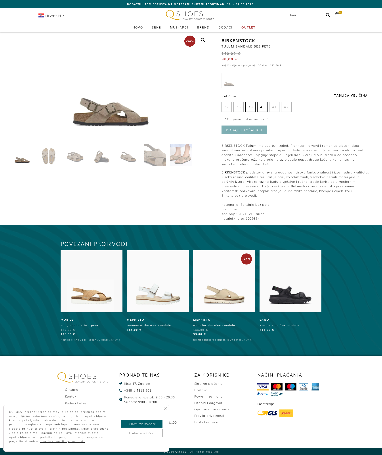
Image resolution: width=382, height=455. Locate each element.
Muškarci (179, 27)
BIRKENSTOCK (238, 40)
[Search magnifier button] (328, 15)
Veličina (229, 95)
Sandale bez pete (255, 204)
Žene (156, 27)
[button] (203, 40)
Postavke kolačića (141, 433)
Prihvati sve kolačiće (142, 423)
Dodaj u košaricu (244, 130)
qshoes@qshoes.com (266, 15)
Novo (138, 27)
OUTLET (248, 27)
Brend (203, 27)
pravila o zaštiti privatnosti (62, 441)
